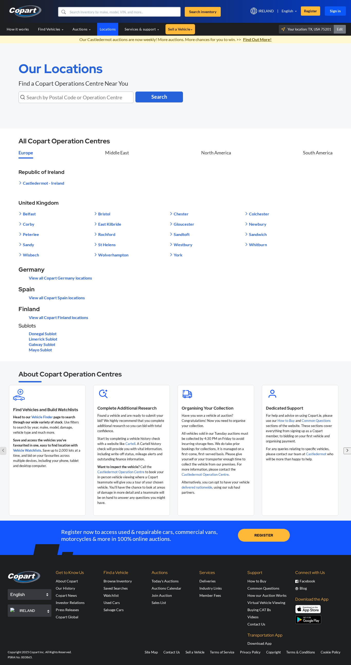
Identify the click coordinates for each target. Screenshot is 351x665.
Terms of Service (222, 652)
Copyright (273, 652)
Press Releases (67, 610)
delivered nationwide (197, 487)
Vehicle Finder (42, 417)
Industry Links (210, 588)
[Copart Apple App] (308, 609)
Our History (65, 588)
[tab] (26, 153)
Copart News (66, 595)
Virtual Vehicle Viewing (266, 602)
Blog (303, 588)
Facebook (307, 581)
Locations (108, 29)
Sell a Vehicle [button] (179, 29)
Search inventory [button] (202, 11)
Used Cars (112, 602)
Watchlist (111, 595)
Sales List (159, 602)
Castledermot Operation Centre (120, 472)
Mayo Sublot (40, 349)
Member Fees (210, 595)
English (287, 11)
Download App (259, 643)
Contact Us (256, 624)
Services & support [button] (141, 29)
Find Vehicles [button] (49, 29)
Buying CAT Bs (259, 610)
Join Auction (162, 595)
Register (310, 11)
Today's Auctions (165, 581)
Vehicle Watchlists (27, 450)
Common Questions (316, 421)
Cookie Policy (330, 652)
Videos (252, 617)
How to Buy (286, 421)
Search (159, 97)
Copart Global (67, 617)
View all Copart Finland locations (58, 317)
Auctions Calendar (166, 588)
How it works (18, 29)
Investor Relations (70, 602)
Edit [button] (340, 29)
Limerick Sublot (43, 338)
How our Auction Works (267, 595)
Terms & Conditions (300, 652)
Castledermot (316, 454)
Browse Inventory (118, 581)
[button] (63, 12)
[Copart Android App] (308, 620)
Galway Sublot (42, 344)
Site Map (151, 652)
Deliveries (207, 581)
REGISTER (263, 535)
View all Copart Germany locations (60, 277)
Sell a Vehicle (195, 652)
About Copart (67, 581)
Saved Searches (116, 588)
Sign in (335, 11)
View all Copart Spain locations (57, 297)
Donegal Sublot (43, 333)
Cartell (130, 444)
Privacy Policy (250, 652)
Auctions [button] (80, 29)
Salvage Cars (114, 610)
